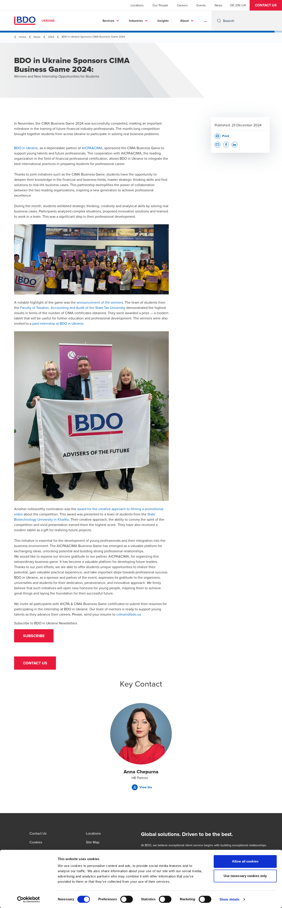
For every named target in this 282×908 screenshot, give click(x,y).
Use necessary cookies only (245, 876)
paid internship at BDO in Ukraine (57, 323)
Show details (229, 899)
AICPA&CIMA (92, 147)
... (205, 21)
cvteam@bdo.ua (128, 614)
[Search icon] (219, 20)
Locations (137, 5)
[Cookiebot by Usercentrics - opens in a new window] (28, 899)
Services (108, 20)
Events (201, 5)
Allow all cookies (245, 861)
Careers (182, 5)
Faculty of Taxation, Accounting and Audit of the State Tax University (72, 307)
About (184, 20)
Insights (163, 20)
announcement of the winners (100, 302)
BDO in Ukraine (26, 147)
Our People (160, 5)
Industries (136, 20)
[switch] (126, 899)
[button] (266, 5)
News (218, 5)
